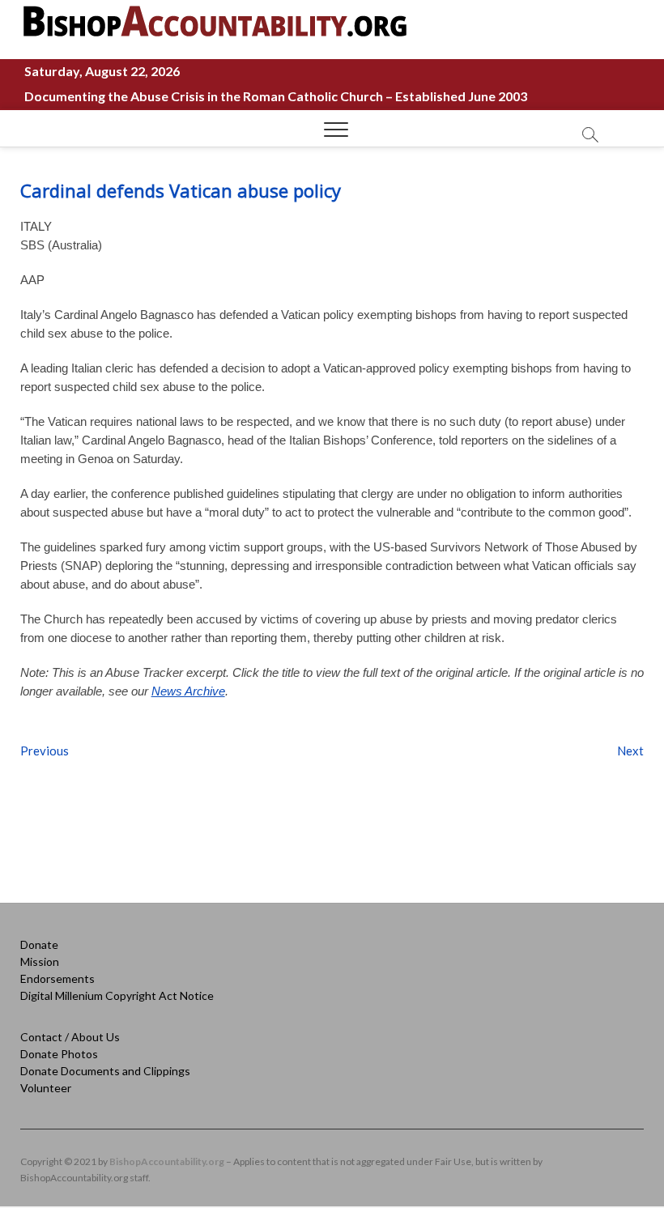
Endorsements (57, 978)
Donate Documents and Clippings (105, 1071)
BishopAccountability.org (166, 1161)
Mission (39, 961)
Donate (39, 944)
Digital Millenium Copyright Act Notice (117, 995)
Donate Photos (59, 1054)
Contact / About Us (70, 1037)
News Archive (188, 691)
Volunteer (45, 1088)
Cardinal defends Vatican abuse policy (180, 190)
